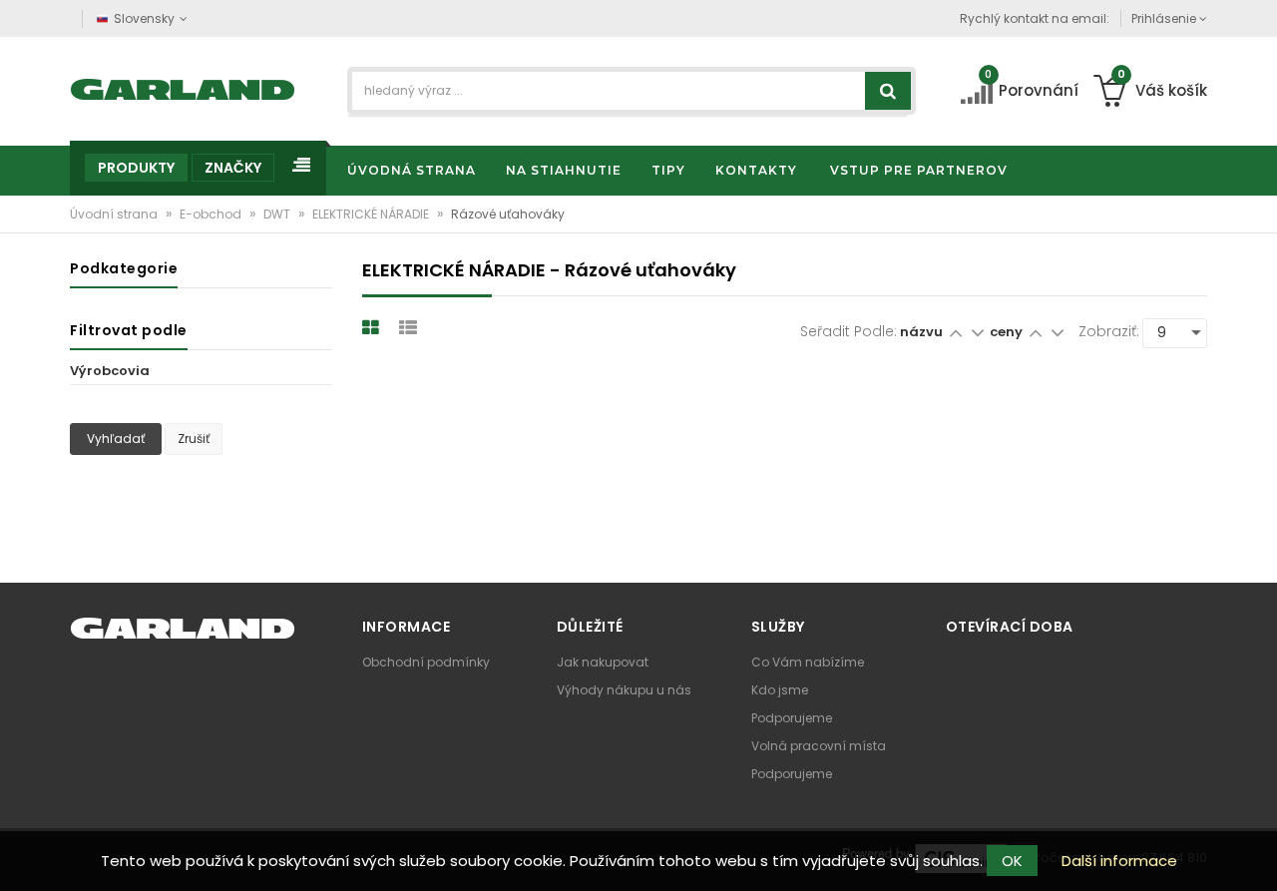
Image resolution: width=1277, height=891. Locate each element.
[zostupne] (977, 331)
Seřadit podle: (848, 331)
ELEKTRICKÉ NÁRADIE (372, 214)
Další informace (1119, 860)
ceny (1008, 331)
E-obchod (212, 214)
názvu (921, 331)
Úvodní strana (115, 214)
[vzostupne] (955, 331)
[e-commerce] (183, 87)
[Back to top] (1256, 855)
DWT (278, 214)
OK (1012, 860)
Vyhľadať (116, 438)
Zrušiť (194, 438)
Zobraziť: (1108, 331)
